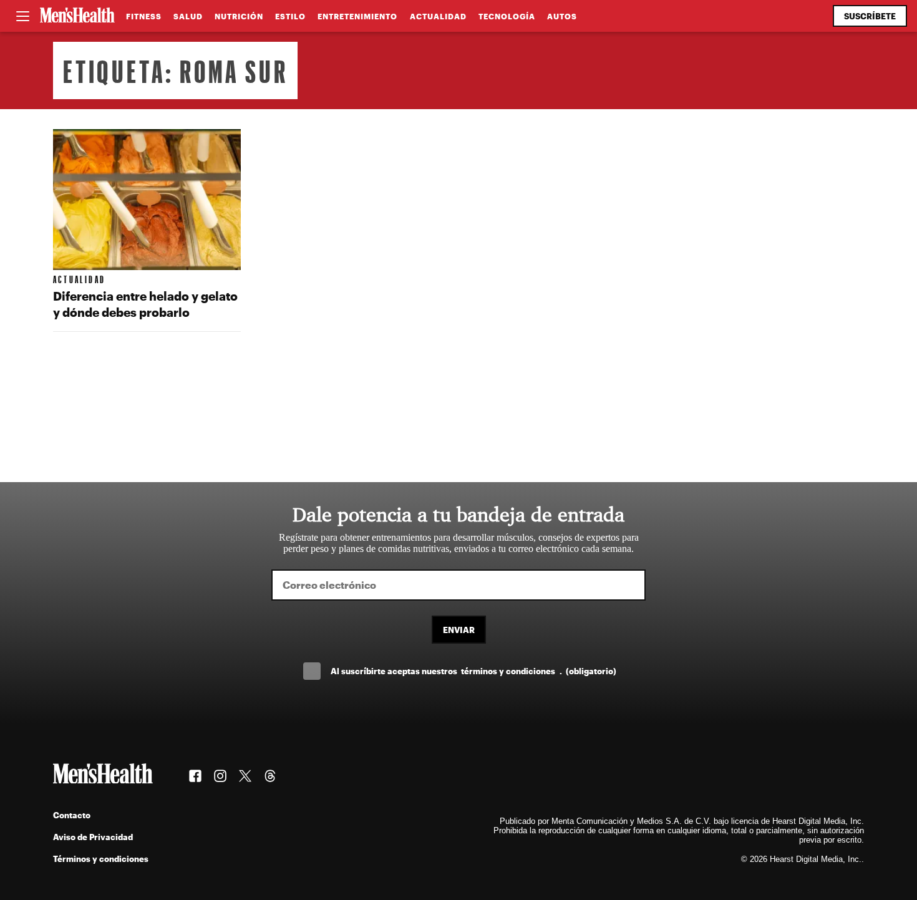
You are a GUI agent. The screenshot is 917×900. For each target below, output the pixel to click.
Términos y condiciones (100, 858)
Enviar (459, 629)
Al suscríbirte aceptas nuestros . (473, 670)
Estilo (290, 16)
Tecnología (506, 16)
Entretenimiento (357, 16)
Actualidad (438, 16)
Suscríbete (870, 16)
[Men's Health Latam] (77, 16)
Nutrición (239, 16)
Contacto (71, 815)
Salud (188, 16)
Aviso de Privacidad (93, 836)
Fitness (144, 16)
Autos (562, 16)
